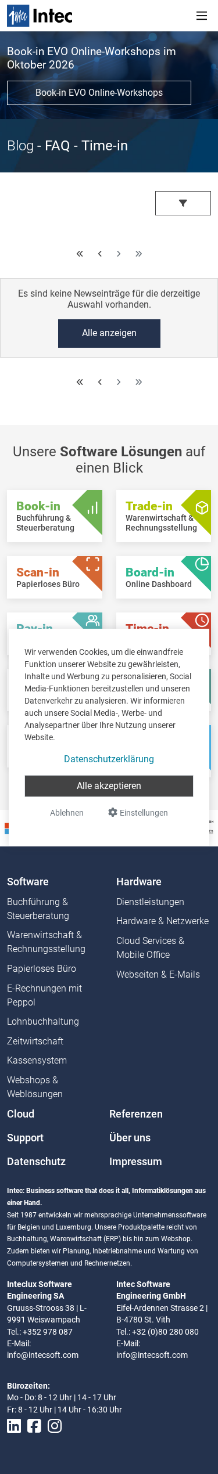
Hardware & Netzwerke (162, 921)
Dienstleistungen (150, 901)
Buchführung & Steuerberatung (38, 908)
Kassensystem (37, 1060)
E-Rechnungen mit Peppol (44, 995)
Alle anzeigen (109, 332)
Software (28, 882)
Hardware (139, 882)
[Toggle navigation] (201, 15)
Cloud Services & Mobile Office (150, 947)
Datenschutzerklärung (109, 759)
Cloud (20, 1114)
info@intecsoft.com (42, 1355)
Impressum (135, 1161)
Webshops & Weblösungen (35, 1087)
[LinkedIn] (14, 1426)
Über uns (130, 1138)
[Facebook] (34, 1426)
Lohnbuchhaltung (43, 1021)
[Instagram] (55, 1426)
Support (25, 1138)
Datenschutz (36, 1161)
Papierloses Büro (41, 968)
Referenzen (136, 1114)
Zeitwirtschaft (35, 1041)
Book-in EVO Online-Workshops (99, 92)
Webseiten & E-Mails (158, 974)
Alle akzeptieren (109, 785)
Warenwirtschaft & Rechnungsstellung (46, 941)
